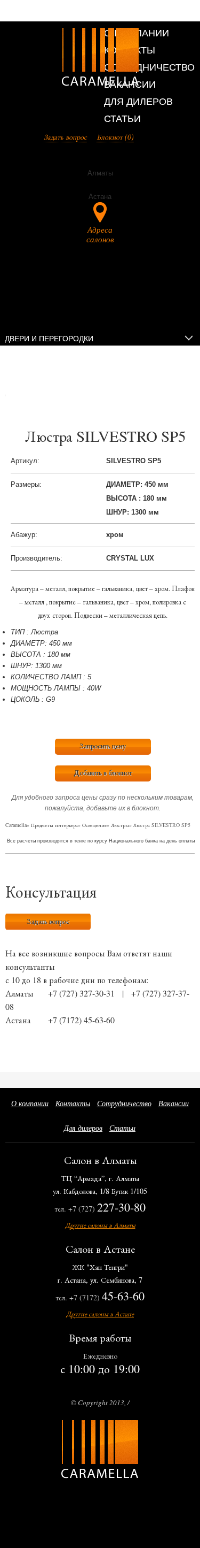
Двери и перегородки (49, 338)
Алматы (19, 993)
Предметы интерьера (54, 825)
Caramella (16, 825)
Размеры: (26, 484)
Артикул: (25, 461)
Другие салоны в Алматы (100, 1225)
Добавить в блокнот (103, 772)
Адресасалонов (100, 234)
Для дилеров (138, 101)
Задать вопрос (65, 137)
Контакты (72, 1103)
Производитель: (36, 558)
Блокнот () (115, 137)
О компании (30, 1103)
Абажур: (24, 535)
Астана (18, 1019)
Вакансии (173, 1103)
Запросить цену (102, 745)
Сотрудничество (149, 67)
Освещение (94, 825)
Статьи (122, 118)
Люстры (120, 825)
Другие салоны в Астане (100, 1314)
